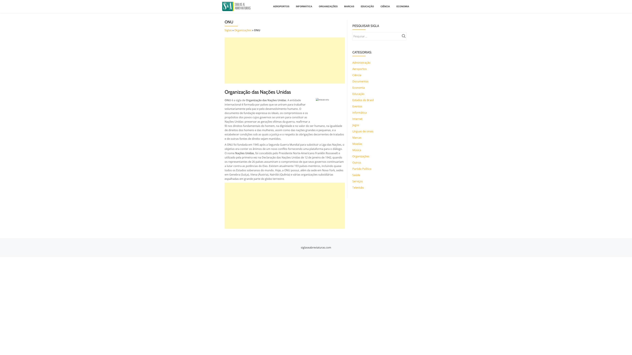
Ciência (385, 6)
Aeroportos (281, 6)
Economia (402, 6)
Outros (356, 162)
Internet (357, 119)
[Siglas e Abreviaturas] (237, 6)
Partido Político (361, 169)
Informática (304, 6)
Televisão (358, 187)
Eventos (357, 106)
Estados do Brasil (363, 100)
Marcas (349, 6)
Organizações (328, 6)
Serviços (357, 181)
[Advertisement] (285, 60)
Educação (367, 6)
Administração (361, 62)
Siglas (228, 30)
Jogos (355, 125)
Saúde (356, 175)
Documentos (360, 81)
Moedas (357, 144)
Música (356, 150)
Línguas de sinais (362, 131)
